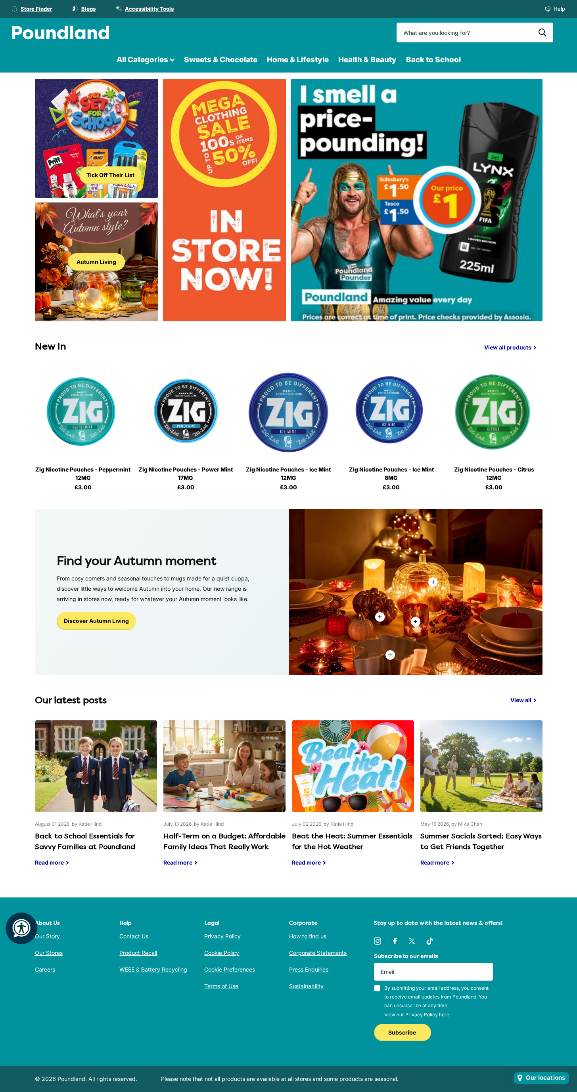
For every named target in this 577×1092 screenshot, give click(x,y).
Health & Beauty (367, 59)
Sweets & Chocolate (220, 59)
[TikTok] (430, 941)
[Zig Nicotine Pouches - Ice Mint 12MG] (288, 412)
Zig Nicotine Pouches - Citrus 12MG (494, 473)
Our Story (47, 936)
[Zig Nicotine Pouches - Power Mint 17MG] (186, 412)
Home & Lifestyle (298, 59)
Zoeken (542, 32)
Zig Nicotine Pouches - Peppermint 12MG (82, 473)
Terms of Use (221, 986)
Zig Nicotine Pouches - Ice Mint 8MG (391, 473)
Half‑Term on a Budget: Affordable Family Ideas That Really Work (224, 799)
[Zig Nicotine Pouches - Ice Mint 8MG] (391, 412)
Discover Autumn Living (96, 620)
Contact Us (133, 936)
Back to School (433, 59)
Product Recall (138, 952)
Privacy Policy (222, 936)
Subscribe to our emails (406, 956)
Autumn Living (96, 261)
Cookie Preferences (229, 969)
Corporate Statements (318, 952)
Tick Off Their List (110, 175)
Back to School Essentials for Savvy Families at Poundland (96, 799)
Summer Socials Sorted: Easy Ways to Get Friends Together (481, 799)
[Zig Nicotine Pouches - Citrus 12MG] (494, 412)
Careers (45, 969)
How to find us (307, 936)
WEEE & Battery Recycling (153, 969)
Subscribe (402, 1032)
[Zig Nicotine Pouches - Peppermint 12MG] (83, 412)
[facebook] (395, 941)
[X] (412, 941)
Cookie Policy (221, 952)
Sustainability (306, 986)
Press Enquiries (308, 969)
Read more (415, 621)
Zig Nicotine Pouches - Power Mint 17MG (185, 473)
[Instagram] (377, 941)
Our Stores (49, 952)
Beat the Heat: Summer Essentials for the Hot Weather (353, 799)
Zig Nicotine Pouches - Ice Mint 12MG (288, 473)
